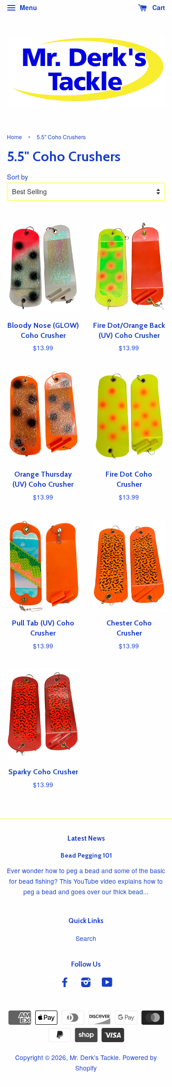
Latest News (86, 838)
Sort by (17, 176)
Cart (157, 7)
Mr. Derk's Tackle (94, 1057)
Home (14, 137)
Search (86, 938)
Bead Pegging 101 (86, 855)
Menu (27, 7)
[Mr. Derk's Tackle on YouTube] (107, 983)
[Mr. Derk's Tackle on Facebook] (65, 983)
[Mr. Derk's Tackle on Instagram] (86, 983)
